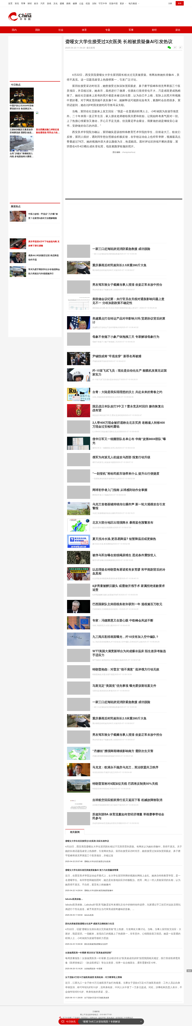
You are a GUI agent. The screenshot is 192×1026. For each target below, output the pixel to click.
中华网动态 (128, 1017)
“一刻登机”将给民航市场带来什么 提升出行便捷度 (125, 473)
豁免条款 (110, 1017)
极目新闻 (91, 47)
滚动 (177, 29)
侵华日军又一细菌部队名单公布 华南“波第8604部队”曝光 (129, 441)
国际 (37, 29)
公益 (81, 3)
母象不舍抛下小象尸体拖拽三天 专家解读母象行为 (125, 336)
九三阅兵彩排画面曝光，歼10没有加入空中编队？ (125, 636)
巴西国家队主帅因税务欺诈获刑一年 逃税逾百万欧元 (127, 604)
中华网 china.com (21, 16)
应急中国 (113, 3)
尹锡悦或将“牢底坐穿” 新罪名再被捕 (116, 356)
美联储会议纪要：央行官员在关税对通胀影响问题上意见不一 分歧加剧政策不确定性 (128, 301)
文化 (55, 3)
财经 (30, 3)
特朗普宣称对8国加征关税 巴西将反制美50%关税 (125, 783)
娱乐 (36, 3)
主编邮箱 (96, 1011)
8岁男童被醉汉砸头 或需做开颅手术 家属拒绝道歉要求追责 (128, 587)
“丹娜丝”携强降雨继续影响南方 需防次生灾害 (122, 751)
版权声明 (102, 1017)
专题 (107, 29)
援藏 (62, 3)
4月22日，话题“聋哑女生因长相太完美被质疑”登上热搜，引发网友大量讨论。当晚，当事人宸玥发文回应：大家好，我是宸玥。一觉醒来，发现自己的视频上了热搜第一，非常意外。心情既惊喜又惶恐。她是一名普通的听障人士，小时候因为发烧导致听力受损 (123, 933)
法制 (94, 3)
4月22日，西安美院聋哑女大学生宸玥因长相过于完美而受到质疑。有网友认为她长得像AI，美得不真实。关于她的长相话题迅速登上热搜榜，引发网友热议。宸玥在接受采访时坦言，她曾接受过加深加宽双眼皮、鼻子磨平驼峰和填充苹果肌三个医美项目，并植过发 (123, 851)
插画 (68, 3)
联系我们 (84, 1017)
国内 (14, 29)
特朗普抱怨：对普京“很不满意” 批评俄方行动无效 (125, 669)
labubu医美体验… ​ (74, 898)
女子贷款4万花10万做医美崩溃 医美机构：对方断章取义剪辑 (93, 977)
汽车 (42, 3)
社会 (60, 29)
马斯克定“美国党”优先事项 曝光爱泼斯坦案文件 (124, 685)
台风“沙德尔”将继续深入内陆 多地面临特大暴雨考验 (21, 156)
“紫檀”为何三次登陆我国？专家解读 (101, 1021)
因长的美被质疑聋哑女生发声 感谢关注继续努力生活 (89, 923)
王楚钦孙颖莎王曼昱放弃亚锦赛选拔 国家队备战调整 (21, 132)
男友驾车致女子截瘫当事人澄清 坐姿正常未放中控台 (127, 284)
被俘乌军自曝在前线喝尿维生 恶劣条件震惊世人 (124, 555)
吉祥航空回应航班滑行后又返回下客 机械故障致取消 (127, 800)
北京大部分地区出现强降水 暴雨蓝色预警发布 (122, 522)
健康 (75, 3)
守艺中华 (103, 3)
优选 (88, 3)
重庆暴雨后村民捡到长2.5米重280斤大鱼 (119, 265)
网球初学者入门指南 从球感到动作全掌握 (119, 489)
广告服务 (76, 1017)
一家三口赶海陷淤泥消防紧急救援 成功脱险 (121, 248)
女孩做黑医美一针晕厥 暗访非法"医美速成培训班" (88, 952)
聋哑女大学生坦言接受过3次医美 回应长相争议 (87, 840)
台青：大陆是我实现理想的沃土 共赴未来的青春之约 (127, 392)
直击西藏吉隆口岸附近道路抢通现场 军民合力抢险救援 (48, 132)
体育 (84, 29)
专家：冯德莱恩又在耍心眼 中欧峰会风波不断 (122, 620)
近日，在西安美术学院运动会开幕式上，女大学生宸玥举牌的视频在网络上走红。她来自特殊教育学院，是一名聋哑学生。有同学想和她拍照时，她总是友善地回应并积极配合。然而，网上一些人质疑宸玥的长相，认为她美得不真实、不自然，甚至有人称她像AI (122, 880)
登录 (180, 3)
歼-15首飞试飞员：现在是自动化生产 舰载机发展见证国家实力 (129, 372)
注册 (170, 3)
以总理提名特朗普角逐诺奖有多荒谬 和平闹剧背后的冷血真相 (128, 571)
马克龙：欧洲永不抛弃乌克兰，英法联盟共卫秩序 (125, 767)
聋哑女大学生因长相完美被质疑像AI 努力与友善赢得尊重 (91, 869)
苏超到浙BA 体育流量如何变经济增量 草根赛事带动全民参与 (128, 816)
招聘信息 (93, 1017)
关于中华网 (66, 1017)
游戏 (49, 3)
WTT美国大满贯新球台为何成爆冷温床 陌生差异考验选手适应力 (129, 653)
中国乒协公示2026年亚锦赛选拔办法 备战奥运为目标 (21, 108)
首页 (10, 3)
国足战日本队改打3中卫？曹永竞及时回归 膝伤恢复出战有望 (128, 408)
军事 (23, 3)
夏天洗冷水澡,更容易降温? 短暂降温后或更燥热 (124, 538)
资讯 (17, 3)
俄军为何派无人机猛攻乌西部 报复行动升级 (121, 457)
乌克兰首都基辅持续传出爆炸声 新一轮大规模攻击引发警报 (128, 506)
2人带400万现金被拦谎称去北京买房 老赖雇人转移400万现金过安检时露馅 (128, 424)
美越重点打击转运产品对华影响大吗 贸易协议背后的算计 (128, 320)
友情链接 (119, 1017)
